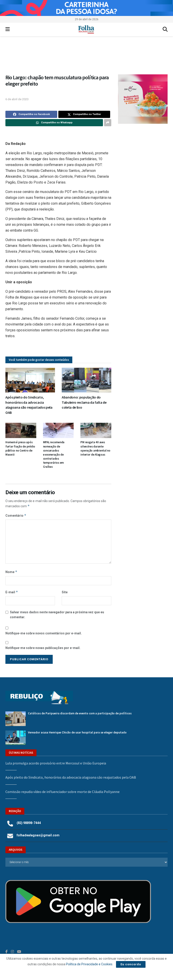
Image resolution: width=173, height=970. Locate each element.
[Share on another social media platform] (107, 122)
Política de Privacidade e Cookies (89, 964)
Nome (11, 572)
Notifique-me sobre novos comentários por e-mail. (43, 633)
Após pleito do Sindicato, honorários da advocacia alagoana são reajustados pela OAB (70, 777)
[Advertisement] (143, 155)
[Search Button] (165, 29)
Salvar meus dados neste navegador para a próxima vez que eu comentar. (57, 614)
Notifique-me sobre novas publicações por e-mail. (42, 648)
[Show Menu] (7, 29)
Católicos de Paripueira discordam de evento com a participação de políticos (80, 713)
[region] (86, 8)
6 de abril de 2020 (16, 99)
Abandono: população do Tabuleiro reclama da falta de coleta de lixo (84, 402)
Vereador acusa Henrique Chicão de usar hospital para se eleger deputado (77, 732)
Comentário (15, 515)
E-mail (11, 592)
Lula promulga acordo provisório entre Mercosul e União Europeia (55, 763)
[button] (86, 57)
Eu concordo (131, 964)
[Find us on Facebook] (6, 951)
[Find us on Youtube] (19, 951)
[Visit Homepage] (86, 29)
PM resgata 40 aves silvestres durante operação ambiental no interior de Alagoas (95, 448)
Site (65, 592)
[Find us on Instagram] (12, 951)
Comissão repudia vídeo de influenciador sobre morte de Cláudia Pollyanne (62, 791)
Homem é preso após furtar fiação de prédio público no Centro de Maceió (20, 448)
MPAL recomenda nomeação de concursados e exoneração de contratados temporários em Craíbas (53, 454)
